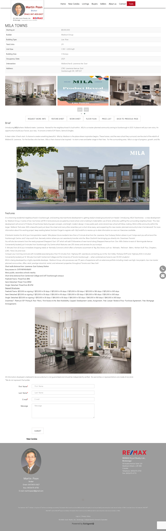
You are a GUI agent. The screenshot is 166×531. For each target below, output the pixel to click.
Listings (85, 3)
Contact (122, 3)
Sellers (103, 3)
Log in (78, 516)
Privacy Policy (86, 516)
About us (112, 3)
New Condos (73, 3)
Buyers (95, 3)
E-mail (24, 399)
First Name (23, 386)
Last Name (23, 393)
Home (63, 3)
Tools (131, 3)
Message (24, 406)
